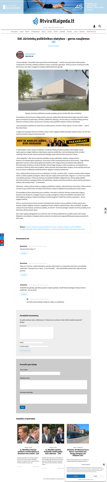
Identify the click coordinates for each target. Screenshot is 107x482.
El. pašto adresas (24, 346)
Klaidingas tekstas (25, 378)
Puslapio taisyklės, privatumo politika (85, 479)
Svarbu (50, 46)
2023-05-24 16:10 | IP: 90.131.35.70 (37, 246)
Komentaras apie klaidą (26, 392)
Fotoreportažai (35, 32)
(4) (53, 42)
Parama (22, 32)
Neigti (95, 476)
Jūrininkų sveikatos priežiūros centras (62, 227)
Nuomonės (62, 32)
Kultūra (49, 32)
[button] (104, 464)
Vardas (21, 342)
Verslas (44, 32)
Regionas (69, 32)
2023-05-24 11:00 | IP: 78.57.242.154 (39, 299)
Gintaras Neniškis (43, 227)
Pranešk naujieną (91, 32)
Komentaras (23, 326)
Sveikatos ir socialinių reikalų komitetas (56, 229)
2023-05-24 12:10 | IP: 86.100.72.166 (38, 263)
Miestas (27, 32)
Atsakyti (24, 253)
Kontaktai (82, 32)
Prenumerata (14, 32)
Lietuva (76, 32)
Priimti (76, 476)
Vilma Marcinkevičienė (77, 229)
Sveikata (56, 32)
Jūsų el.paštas (24, 370)
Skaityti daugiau (36, 466)
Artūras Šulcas (30, 54)
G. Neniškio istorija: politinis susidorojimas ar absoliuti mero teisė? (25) (28, 451)
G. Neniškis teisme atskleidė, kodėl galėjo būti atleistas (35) (53, 451)
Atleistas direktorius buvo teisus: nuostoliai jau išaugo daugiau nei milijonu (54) (78, 452)
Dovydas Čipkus (30, 227)
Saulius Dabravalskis (35, 229)
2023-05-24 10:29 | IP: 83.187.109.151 (38, 285)
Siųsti (22, 407)
